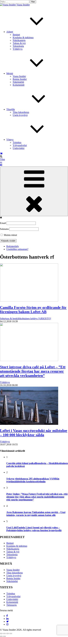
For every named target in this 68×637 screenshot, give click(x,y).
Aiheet (9, 31)
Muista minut (10, 235)
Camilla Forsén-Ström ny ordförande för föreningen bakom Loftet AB (33, 309)
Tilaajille (10, 109)
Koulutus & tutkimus (23, 37)
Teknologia (18, 46)
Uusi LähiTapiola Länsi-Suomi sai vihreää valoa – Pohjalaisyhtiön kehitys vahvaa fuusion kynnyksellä (34, 529)
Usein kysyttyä (20, 115)
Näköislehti (18, 82)
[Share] (4, 633)
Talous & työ (19, 43)
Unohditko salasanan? (17, 249)
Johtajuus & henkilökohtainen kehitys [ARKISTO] (25, 318)
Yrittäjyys (17, 49)
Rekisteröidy (12, 246)
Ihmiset (16, 34)
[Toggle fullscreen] (7, 633)
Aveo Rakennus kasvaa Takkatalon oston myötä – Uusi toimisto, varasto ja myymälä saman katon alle (35, 513)
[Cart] (1, 153)
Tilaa (2, 159)
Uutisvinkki (18, 148)
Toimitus (17, 142)
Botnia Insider (20, 79)
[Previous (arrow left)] (1, 636)
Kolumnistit (18, 85)
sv (1, 162)
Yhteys (9, 139)
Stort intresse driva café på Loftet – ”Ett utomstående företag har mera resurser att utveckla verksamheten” (32, 371)
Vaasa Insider (23, 4)
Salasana (4, 229)
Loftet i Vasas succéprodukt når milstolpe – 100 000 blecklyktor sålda (33, 432)
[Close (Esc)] (1, 633)
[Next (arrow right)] (4, 636)
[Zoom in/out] (10, 633)
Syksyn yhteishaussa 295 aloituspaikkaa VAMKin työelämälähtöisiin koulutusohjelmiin (32, 480)
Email (3, 223)
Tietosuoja (11, 605)
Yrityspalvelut (20, 145)
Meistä (9, 73)
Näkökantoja (19, 40)
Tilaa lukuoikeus (21, 112)
